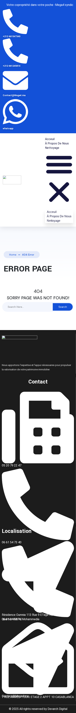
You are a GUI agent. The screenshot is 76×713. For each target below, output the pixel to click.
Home (12, 254)
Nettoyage (52, 148)
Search (62, 306)
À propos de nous (57, 143)
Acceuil (50, 139)
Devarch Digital (57, 709)
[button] (59, 178)
